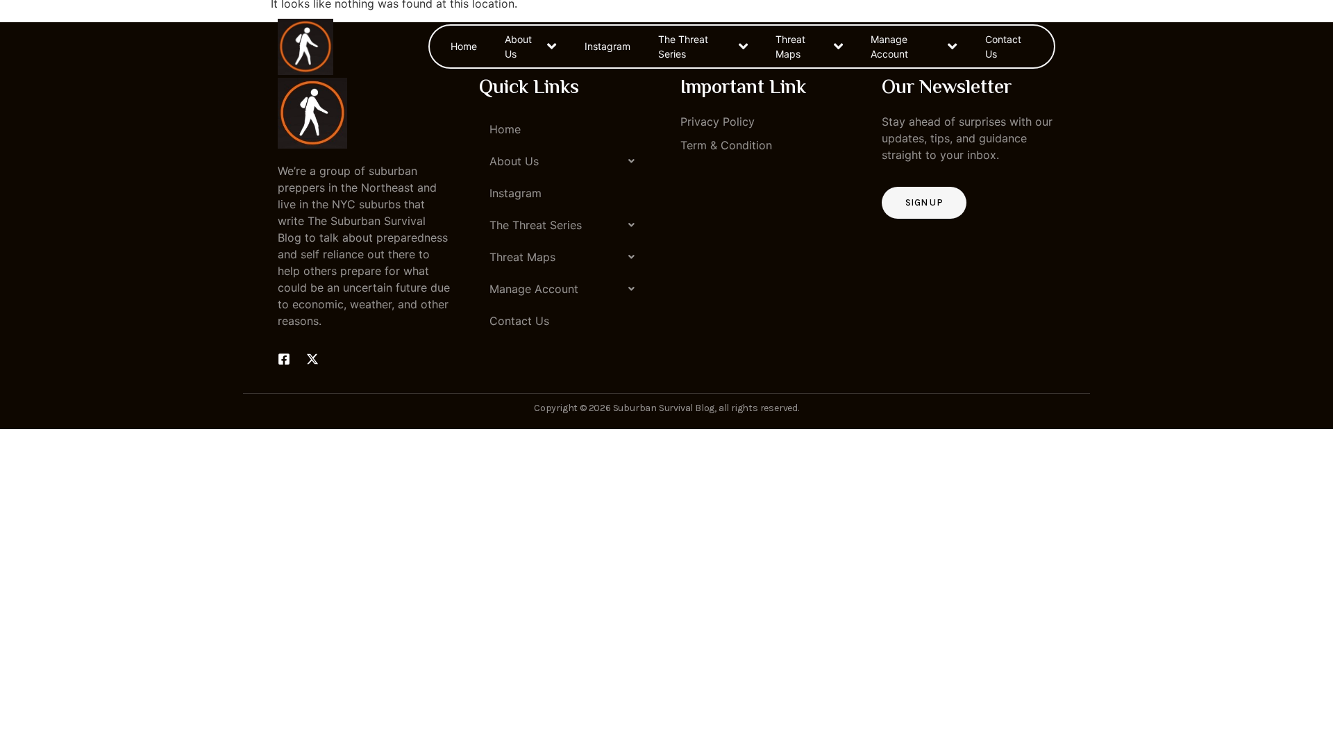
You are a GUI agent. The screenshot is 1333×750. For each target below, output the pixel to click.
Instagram (607, 46)
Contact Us (1003, 46)
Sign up (924, 202)
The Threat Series (683, 46)
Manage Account (889, 46)
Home (464, 46)
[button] (566, 161)
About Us (518, 46)
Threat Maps (790, 46)
